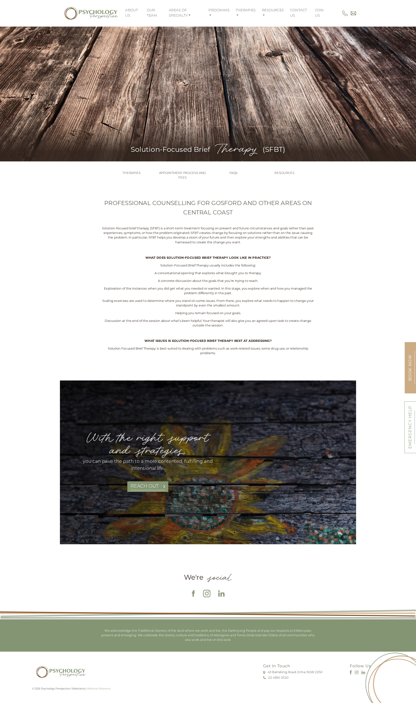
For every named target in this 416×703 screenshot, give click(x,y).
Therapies (131, 173)
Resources (284, 173)
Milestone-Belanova (98, 689)
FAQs (233, 173)
